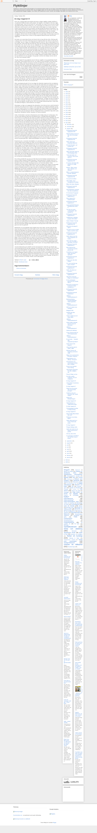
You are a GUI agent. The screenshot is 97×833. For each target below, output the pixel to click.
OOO (65, 516)
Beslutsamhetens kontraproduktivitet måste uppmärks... (71, 300)
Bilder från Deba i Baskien (72, 184)
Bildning (66, 477)
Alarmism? (77, 469)
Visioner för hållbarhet (73, 544)
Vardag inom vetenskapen (73, 540)
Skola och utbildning (73, 529)
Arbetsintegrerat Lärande (73, 476)
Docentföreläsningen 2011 (71, 483)
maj (68, 449)
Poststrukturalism (68, 519)
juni (68, 447)
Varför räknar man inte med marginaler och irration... (71, 237)
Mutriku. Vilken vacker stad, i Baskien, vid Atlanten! (71, 169)
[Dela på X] (35, 260)
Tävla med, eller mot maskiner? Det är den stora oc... (72, 156)
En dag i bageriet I (70, 425)
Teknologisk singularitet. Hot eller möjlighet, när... (72, 371)
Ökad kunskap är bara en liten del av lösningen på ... (72, 135)
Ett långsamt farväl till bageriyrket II (71, 290)
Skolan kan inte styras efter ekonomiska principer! (71, 390)
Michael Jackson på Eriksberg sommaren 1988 (72, 352)
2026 (66, 91)
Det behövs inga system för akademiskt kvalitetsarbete (78, 623)
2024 (66, 95)
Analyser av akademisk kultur (73, 472)
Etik (73, 486)
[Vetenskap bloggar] (18, 811)
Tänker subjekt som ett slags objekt (71, 316)
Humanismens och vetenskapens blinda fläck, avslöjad (71, 363)
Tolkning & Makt (74, 538)
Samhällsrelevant (70, 527)
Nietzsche (66, 514)
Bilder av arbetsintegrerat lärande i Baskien (72, 173)
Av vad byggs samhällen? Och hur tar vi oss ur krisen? (72, 437)
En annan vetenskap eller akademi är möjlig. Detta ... (72, 164)
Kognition (66, 495)
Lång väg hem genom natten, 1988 (71, 347)
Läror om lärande (69, 506)
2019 (66, 106)
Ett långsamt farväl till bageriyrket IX (71, 215)
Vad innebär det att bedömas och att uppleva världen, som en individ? (78, 665)
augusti (69, 443)
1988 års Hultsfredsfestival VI (71, 296)
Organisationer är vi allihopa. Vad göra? (71, 359)
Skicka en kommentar (21, 268)
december (69, 124)
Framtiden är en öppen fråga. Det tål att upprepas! (72, 253)
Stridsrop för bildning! (71, 330)
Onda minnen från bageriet (70, 344)
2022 (66, 100)
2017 (66, 110)
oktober (69, 128)
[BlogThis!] (33, 260)
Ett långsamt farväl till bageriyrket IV (71, 267)
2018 (66, 108)
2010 (66, 460)
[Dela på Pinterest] (38, 260)
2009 (66, 462)
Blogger (54, 822)
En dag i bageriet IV (71, 401)
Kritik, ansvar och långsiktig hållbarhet (71, 142)
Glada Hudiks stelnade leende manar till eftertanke (71, 324)
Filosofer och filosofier (74, 487)
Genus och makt (76, 490)
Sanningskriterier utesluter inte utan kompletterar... (72, 190)
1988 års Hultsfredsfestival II (71, 327)
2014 (66, 116)
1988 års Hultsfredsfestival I (71, 336)
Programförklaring (69, 522)
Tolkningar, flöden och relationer (66, 578)
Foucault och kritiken (71, 178)
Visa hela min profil (68, 56)
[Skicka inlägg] (29, 259)
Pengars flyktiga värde (71, 427)
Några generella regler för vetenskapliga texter (72, 152)
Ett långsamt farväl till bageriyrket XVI (71, 139)
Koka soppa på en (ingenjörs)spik (70, 199)
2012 (66, 120)
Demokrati (76, 480)
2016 (66, 112)
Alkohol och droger (68, 471)
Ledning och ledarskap (69, 503)
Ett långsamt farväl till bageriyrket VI (71, 245)
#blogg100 (67, 470)
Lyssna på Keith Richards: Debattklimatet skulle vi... (72, 206)
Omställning (76, 515)
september (69, 441)
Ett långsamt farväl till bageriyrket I (71, 293)
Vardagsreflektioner (69, 542)
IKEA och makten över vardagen (71, 308)
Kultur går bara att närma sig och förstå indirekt (78, 643)
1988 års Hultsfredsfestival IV (71, 304)
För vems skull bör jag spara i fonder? (71, 264)
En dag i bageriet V (71, 386)
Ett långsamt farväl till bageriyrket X (71, 202)
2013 (66, 118)
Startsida (37, 275)
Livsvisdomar (75, 504)
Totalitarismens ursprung (69, 539)
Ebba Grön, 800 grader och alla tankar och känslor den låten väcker (67, 742)
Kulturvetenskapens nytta (71, 501)
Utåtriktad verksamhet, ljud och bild (72, 66)
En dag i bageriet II (71, 411)
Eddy (70, 16)
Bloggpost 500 (69, 310)
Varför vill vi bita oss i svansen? (71, 270)
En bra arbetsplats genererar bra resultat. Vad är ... (72, 281)
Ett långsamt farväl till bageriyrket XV (71, 149)
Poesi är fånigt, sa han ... (72, 374)
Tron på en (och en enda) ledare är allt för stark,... (72, 230)
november (69, 126)
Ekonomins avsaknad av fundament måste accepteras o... (72, 286)
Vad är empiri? (67, 616)
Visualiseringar (71, 546)
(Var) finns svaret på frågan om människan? (72, 277)
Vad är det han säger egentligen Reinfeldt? (72, 241)
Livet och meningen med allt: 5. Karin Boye (67, 701)
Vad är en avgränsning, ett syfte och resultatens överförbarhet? (67, 636)
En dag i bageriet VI (71, 380)
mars (68, 453)
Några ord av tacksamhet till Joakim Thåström (72, 355)
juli (67, 445)
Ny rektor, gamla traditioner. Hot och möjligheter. (71, 377)
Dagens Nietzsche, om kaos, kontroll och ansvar (78, 714)
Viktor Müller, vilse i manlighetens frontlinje (72, 181)
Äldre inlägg (55, 275)
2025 (66, 93)
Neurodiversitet (75, 512)
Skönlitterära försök (23, 261)
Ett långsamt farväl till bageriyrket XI (71, 195)
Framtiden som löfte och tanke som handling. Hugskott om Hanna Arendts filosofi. (78, 755)
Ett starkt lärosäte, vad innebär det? (71, 145)
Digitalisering (67, 481)
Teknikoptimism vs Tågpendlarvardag (71, 403)
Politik (75, 517)
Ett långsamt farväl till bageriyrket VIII (71, 223)
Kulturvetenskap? (69, 500)
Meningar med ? (70, 507)
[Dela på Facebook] (36, 260)
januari (68, 457)
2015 (66, 114)
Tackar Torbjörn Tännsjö (72, 220)
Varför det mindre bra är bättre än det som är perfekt (72, 430)
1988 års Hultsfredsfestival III (71, 320)
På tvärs (76, 523)
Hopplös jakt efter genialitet (70, 313)
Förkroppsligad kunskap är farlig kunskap (72, 409)
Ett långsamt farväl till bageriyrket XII (71, 187)
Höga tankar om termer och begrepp (73, 492)
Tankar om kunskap (74, 536)
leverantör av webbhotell (24, 818)
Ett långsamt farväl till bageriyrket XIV (71, 160)
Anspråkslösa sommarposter (73, 474)
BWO (74, 477)
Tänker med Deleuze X (78, 604)
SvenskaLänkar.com (17, 815)
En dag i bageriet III (71, 406)
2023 (66, 98)
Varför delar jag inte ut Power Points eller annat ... (71, 422)
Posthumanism (68, 518)
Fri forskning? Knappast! (72, 192)
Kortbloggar (76, 495)
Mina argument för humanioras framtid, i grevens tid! (72, 249)
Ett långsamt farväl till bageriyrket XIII (71, 176)
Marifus (80, 506)
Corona (80, 477)
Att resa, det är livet (71, 433)
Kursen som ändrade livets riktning (71, 367)
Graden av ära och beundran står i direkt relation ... (72, 394)
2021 (66, 102)
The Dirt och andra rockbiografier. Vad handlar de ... (71, 211)
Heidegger (66, 492)
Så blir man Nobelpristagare (70, 398)
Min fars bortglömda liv (69, 511)
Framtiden (74, 489)
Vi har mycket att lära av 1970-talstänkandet (72, 333)
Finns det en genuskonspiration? (67, 682)
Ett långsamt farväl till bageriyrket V (71, 257)
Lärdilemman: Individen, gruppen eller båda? (72, 218)
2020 (66, 104)
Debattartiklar (69, 479)
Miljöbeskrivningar (77, 509)
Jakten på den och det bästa (78, 733)
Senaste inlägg (19, 275)
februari (69, 455)
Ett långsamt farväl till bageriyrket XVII (71, 131)
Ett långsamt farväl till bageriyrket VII (71, 233)
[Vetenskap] (16, 818)
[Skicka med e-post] (32, 260)
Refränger (66, 525)
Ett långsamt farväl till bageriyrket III (71, 274)
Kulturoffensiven (68, 498)
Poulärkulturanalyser (69, 521)
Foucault (66, 489)
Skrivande (74, 531)
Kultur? (66, 497)
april (68, 451)
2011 (66, 122)
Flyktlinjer (20, 5)
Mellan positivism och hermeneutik (67, 556)
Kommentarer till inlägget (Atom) (40, 278)
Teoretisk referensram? (67, 598)
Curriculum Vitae (68, 69)
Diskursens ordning (77, 481)
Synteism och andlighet (76, 534)
